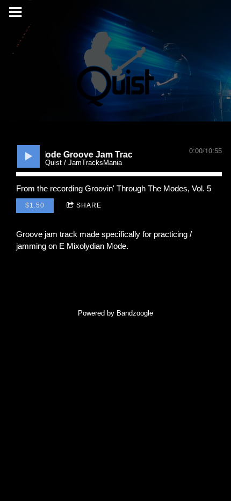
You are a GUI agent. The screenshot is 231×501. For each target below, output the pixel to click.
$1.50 (35, 205)
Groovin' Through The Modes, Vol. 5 (148, 188)
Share (89, 205)
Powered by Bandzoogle (115, 313)
